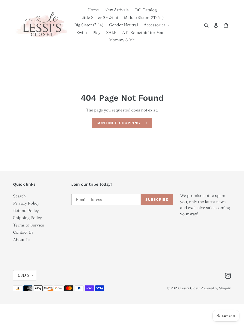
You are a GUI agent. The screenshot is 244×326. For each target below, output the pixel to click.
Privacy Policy (26, 202)
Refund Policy (26, 210)
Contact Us (23, 232)
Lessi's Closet (190, 288)
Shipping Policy (27, 217)
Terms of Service (28, 224)
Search (19, 195)
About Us (21, 239)
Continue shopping (118, 123)
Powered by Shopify (216, 288)
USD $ (23, 275)
